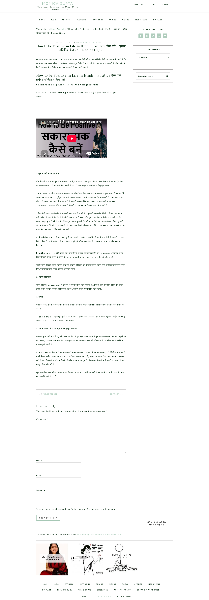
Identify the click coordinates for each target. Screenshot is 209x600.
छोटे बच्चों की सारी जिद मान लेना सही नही (157, 523)
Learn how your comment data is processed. (99, 534)
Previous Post (50, 394)
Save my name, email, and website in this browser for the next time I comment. (76, 509)
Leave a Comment (98, 42)
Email (39, 475)
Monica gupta (105, 596)
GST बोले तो (87, 557)
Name (40, 460)
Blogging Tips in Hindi (122, 556)
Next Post (114, 394)
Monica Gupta (57, 3)
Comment (42, 419)
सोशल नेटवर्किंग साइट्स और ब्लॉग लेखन (52, 558)
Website (40, 490)
